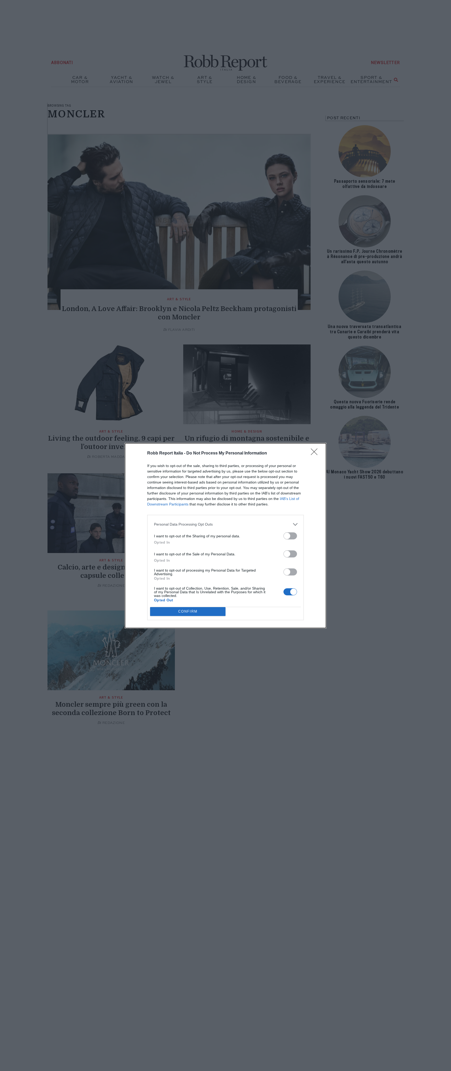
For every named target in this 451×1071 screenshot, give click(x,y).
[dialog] (225, 535)
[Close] (316, 453)
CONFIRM (188, 611)
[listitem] (225, 524)
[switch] (290, 535)
